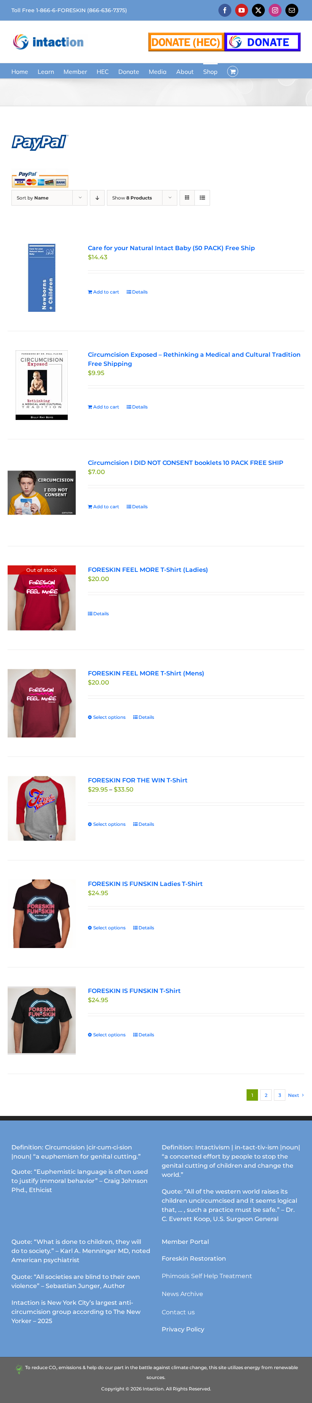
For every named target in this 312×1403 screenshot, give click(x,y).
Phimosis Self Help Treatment (207, 1276)
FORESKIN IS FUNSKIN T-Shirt (134, 990)
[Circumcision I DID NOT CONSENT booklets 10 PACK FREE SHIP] (42, 492)
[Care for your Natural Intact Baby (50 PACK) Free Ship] (42, 278)
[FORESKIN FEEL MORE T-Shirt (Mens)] (42, 703)
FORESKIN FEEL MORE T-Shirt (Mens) (146, 673)
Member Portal (185, 1241)
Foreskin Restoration (194, 1258)
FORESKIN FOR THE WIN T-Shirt (138, 780)
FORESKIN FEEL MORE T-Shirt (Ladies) (148, 569)
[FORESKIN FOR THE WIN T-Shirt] (42, 808)
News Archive (182, 1294)
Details (140, 292)
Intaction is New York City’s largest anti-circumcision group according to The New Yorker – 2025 (75, 1312)
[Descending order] (97, 198)
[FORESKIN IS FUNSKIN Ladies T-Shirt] (42, 913)
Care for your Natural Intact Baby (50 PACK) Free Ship (171, 248)
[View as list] (202, 197)
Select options (109, 717)
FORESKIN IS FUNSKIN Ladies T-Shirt (145, 883)
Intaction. (154, 1389)
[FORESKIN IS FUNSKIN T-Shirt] (42, 1020)
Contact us (178, 1312)
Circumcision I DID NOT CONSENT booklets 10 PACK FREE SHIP (185, 462)
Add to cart (106, 292)
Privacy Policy (183, 1329)
